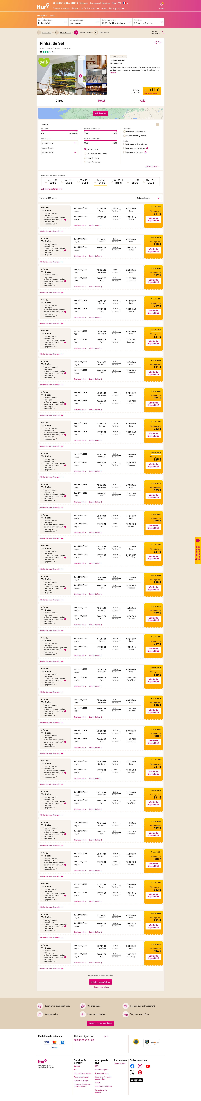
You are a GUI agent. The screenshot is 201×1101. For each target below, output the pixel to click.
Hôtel (52, 15)
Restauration (46, 139)
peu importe (92, 149)
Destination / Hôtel (45, 20)
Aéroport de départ (77, 20)
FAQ (119, 3)
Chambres (138, 20)
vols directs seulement (97, 153)
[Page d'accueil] (43, 6)
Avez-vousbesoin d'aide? (155, 32)
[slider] (42, 131)
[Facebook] (132, 1068)
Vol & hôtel (42, 15)
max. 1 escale (93, 158)
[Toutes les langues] (125, 3)
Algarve (57, 48)
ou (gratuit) (70, 3)
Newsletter (106, 3)
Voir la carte (100, 113)
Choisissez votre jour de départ (53, 175)
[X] (132, 1074)
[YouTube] (148, 1068)
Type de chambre (47, 148)
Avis (142, 101)
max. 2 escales (93, 162)
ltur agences (95, 3)
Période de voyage (109, 20)
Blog (114, 3)
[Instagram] (140, 1068)
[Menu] (158, 1040)
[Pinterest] (140, 1074)
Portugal (49, 48)
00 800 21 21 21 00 (84, 1040)
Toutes (42, 48)
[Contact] (163, 32)
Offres (59, 101)
